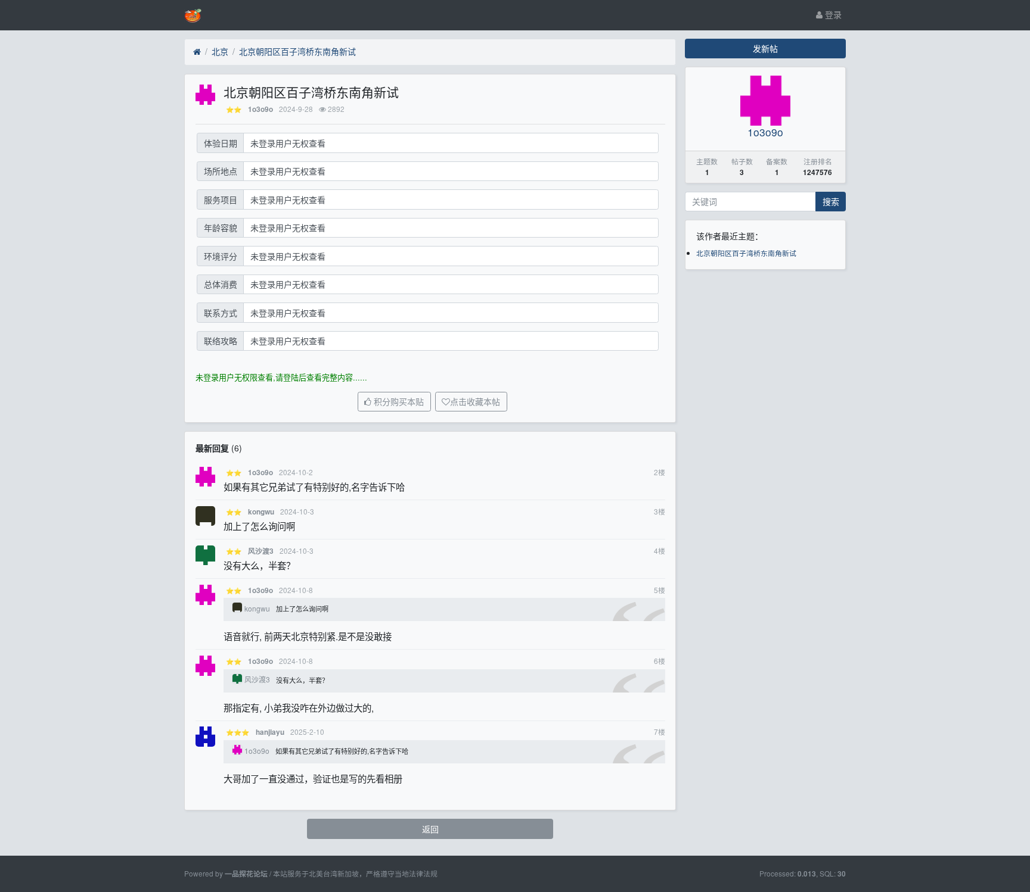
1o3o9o (260, 109)
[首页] (197, 51)
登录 (832, 14)
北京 (220, 51)
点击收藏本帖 (475, 402)
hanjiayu (270, 732)
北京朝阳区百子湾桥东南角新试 (297, 51)
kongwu (261, 512)
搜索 (831, 201)
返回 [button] (430, 829)
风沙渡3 (261, 551)
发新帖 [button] (765, 48)
